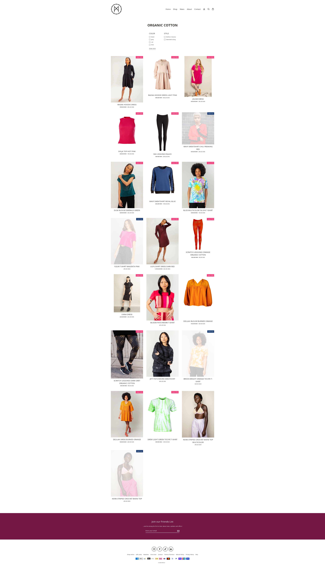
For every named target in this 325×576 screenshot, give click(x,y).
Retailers (146, 554)
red (152, 42)
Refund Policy (180, 554)
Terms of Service (169, 554)
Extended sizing (171, 39)
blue (152, 45)
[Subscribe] (178, 531)
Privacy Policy (190, 554)
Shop (175, 9)
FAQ (197, 554)
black (152, 37)
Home (168, 9)
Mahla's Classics (171, 37)
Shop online (130, 554)
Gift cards (139, 554)
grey (152, 39)
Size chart (153, 554)
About (189, 9)
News (182, 9)
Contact (197, 9)
